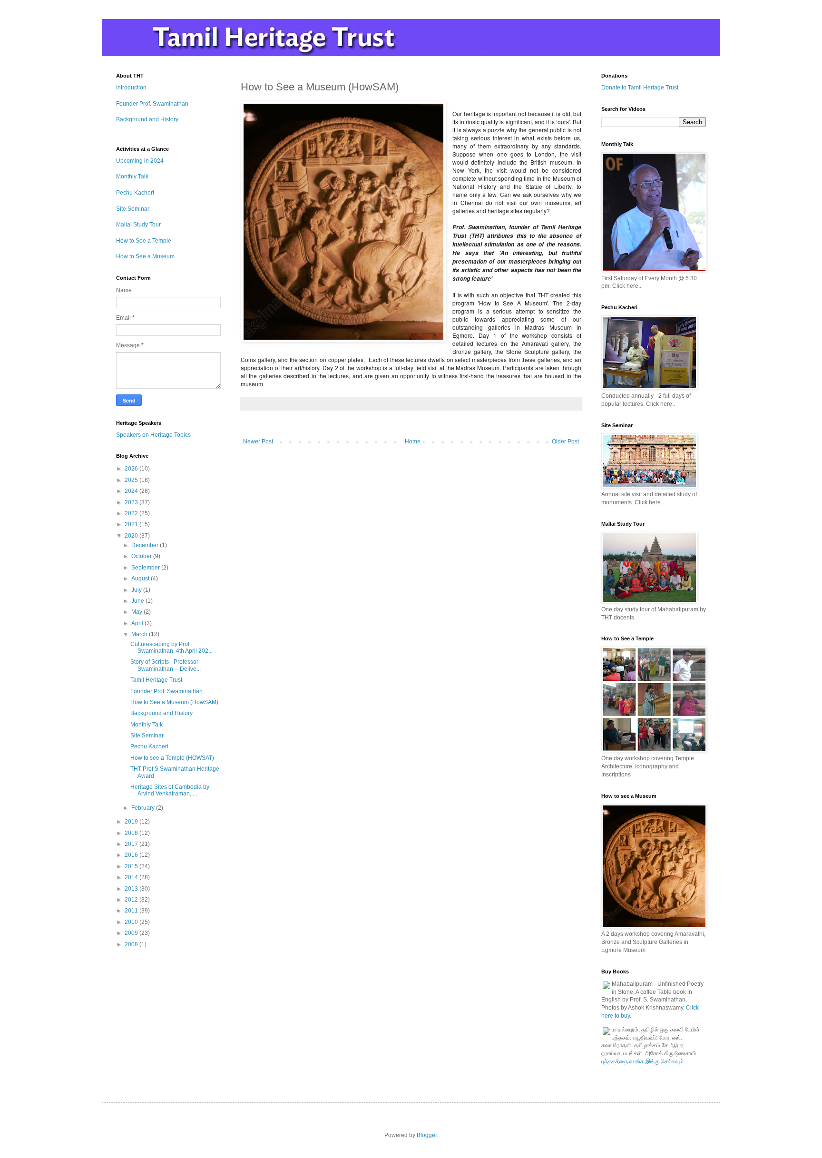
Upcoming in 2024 (140, 160)
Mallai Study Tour (138, 224)
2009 (132, 933)
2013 (132, 888)
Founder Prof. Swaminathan (152, 103)
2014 (132, 877)
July (137, 590)
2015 (132, 866)
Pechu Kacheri (135, 192)
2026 (132, 468)
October (142, 556)
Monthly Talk (132, 176)
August (141, 578)
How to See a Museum (145, 256)
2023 (132, 502)
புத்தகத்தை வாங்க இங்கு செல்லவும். (643, 1061)
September (146, 567)
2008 (132, 944)
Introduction (131, 87)
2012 (132, 899)
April (138, 623)
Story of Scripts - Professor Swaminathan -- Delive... (165, 665)
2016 (132, 855)
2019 (132, 821)
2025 (132, 480)
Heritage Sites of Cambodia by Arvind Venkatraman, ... (169, 790)
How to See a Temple (143, 240)
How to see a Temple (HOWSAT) (172, 758)
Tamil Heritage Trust (156, 680)
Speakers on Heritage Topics (153, 435)
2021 (132, 524)
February (143, 808)
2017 (132, 844)
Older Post (565, 441)
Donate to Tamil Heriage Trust (639, 87)
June (138, 601)
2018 (132, 833)
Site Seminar (132, 209)
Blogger (427, 1135)
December (145, 545)
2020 (132, 535)
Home (413, 441)
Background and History (147, 119)
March (140, 634)
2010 (132, 922)
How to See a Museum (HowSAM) (174, 702)
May (137, 611)
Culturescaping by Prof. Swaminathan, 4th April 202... (171, 647)
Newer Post (258, 441)
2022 (132, 513)
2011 (132, 910)
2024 (132, 491)
